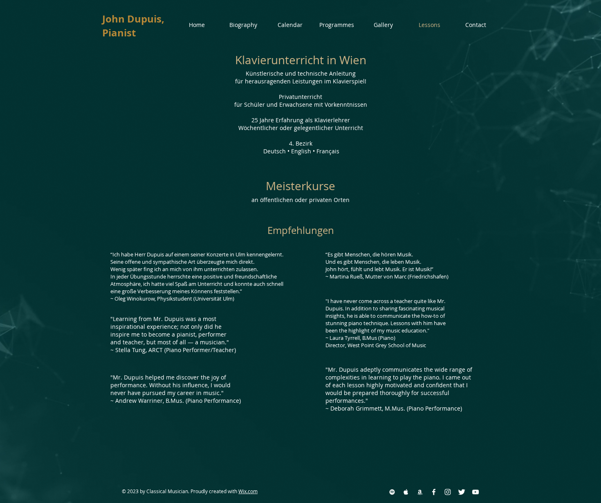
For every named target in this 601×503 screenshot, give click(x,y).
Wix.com (248, 491)
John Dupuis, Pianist (133, 26)
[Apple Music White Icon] (406, 492)
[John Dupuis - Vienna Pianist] (434, 492)
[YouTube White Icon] (475, 492)
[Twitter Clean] (461, 492)
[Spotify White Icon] (392, 492)
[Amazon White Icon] (420, 492)
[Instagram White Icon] (448, 492)
